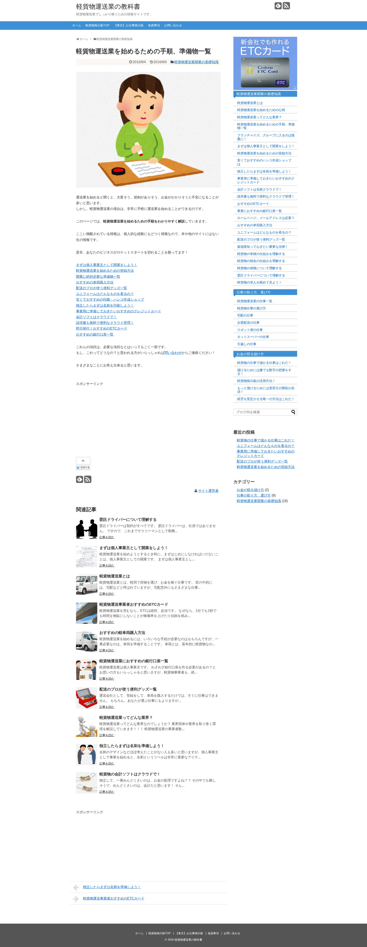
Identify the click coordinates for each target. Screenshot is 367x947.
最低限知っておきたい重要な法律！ (262, 246)
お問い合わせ (173, 25)
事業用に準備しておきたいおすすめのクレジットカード (118, 311)
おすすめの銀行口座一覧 (94, 334)
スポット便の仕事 (250, 330)
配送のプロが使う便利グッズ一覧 (101, 288)
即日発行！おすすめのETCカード (101, 328)
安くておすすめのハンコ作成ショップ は (264, 162)
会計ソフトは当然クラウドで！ (259, 189)
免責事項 (154, 25)
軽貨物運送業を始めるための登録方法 (105, 270)
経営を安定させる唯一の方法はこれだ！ (266, 399)
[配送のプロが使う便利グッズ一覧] (86, 698)
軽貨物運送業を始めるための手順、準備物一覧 (266, 126)
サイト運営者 (208, 491)
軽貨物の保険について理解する (259, 268)
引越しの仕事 (246, 344)
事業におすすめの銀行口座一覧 (259, 211)
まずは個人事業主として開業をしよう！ (106, 265)
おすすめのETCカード (253, 203)
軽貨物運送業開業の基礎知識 (196, 62)
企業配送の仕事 (248, 322)
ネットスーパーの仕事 (253, 337)
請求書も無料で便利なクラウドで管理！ (266, 196)
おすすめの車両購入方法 (94, 282)
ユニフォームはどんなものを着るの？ (105, 294)
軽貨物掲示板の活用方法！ (256, 381)
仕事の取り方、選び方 (254, 495)
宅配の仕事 (245, 315)
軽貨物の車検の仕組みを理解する (261, 254)
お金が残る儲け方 (250, 490)
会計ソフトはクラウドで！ (96, 317)
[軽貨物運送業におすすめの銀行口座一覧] (86, 669)
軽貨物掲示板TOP (97, 25)
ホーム (76, 25)
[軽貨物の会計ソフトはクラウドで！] (86, 782)
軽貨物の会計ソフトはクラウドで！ (130, 774)
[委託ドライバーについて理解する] (86, 528)
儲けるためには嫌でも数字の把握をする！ (264, 372)
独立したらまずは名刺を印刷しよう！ (105, 305)
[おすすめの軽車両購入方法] (86, 641)
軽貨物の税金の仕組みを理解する (261, 261)
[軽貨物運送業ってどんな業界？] (86, 726)
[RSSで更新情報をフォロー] (286, 7)
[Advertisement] (111, 416)
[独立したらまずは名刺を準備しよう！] (86, 754)
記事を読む (106, 537)
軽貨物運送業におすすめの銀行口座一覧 (133, 661)
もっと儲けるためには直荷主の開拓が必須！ (266, 390)
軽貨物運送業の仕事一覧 (254, 301)
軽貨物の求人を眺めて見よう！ (259, 282)
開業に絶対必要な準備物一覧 (98, 276)
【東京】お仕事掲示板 (129, 25)
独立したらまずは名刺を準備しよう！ (131, 746)
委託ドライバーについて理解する (128, 519)
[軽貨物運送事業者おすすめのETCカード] (86, 613)
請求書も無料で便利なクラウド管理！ (105, 323)
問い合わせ (172, 353)
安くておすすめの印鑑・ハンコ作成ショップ (110, 299)
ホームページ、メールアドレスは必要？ (266, 218)
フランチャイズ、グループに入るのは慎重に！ (266, 137)
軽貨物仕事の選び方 (251, 308)
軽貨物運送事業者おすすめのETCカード (133, 604)
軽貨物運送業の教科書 (108, 6)
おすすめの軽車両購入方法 (122, 633)
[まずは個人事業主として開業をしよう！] (86, 556)
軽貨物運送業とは (114, 576)
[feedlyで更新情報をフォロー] (278, 7)
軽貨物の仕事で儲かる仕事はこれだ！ (264, 363)
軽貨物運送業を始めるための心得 (261, 110)
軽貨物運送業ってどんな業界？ (126, 717)
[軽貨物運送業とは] (86, 584)
